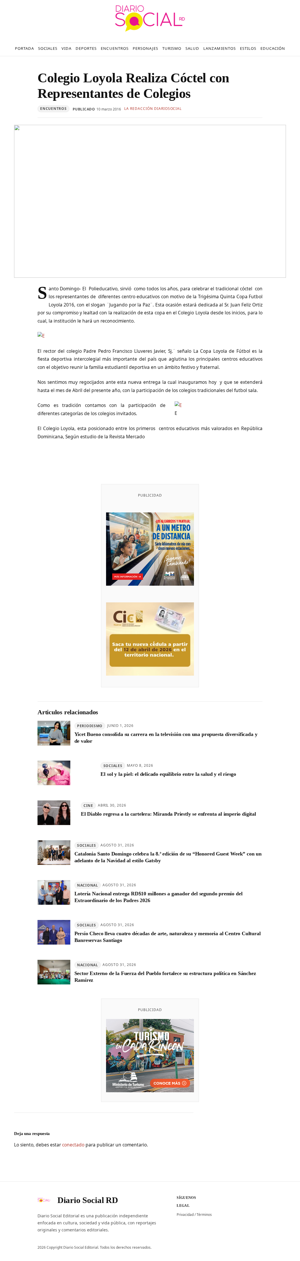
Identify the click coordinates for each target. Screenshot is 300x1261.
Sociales (112, 765)
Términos (204, 1214)
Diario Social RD (87, 1200)
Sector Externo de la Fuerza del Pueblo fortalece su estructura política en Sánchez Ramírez (165, 976)
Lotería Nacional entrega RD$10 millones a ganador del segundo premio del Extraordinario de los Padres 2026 (158, 897)
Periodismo (90, 725)
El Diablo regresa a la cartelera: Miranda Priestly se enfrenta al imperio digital (168, 814)
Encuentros (53, 108)
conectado (73, 1144)
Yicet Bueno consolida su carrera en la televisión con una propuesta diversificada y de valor (166, 737)
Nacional (87, 885)
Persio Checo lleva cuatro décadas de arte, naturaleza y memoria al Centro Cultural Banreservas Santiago (167, 937)
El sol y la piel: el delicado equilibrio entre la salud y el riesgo (168, 774)
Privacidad (185, 1214)
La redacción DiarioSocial (153, 108)
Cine (88, 805)
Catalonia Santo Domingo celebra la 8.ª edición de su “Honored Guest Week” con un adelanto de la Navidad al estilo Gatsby (168, 857)
